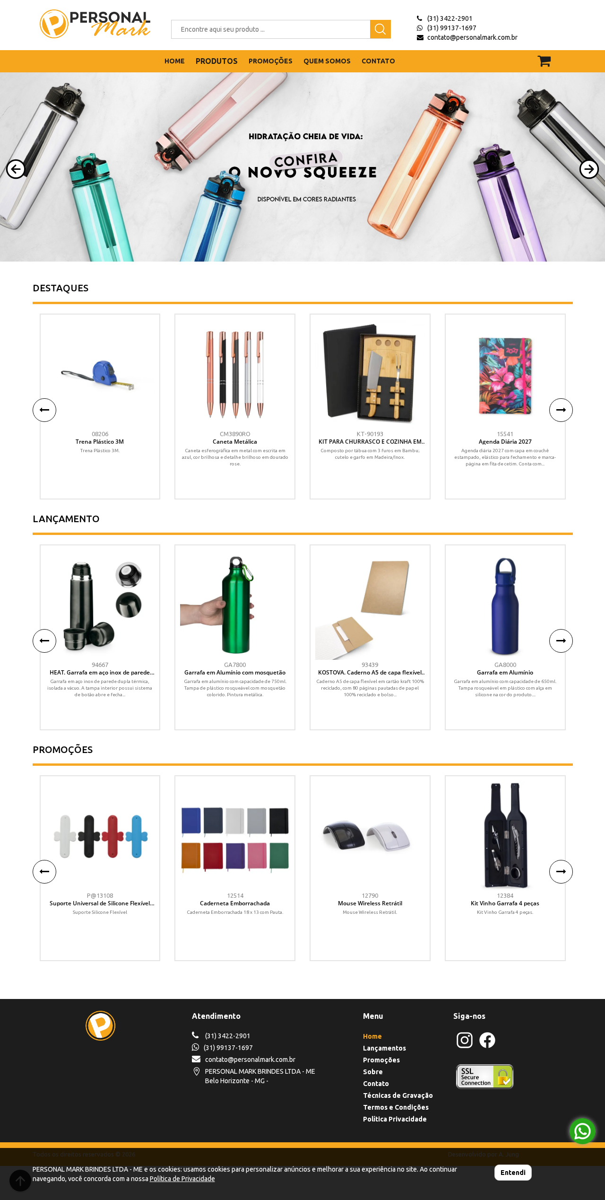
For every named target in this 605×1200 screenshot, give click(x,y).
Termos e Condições (396, 1107)
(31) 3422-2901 (450, 18)
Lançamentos (384, 1048)
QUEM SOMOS (327, 61)
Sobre (373, 1072)
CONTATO (378, 61)
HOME (174, 61)
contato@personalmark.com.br (472, 37)
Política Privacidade (395, 1119)
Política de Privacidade (182, 1178)
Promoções (381, 1060)
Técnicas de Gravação (398, 1095)
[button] (16, 169)
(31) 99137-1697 (451, 28)
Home (372, 1036)
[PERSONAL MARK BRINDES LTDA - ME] (88, 23)
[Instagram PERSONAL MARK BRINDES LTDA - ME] (465, 1047)
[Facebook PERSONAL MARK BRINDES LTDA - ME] (487, 1047)
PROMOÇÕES (271, 61)
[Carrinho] (550, 56)
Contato (376, 1083)
